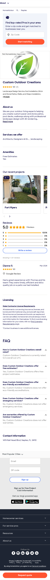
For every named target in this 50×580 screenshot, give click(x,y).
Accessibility (36, 562)
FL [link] (17, 10)
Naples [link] (24, 10)
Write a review (25, 250)
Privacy (11, 561)
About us (7, 541)
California (18, 561)
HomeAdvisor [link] (8, 10)
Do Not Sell (27, 561)
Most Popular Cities (11, 454)
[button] (22, 194)
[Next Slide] (9, 216)
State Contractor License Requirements (19, 306)
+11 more (6, 97)
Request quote (25, 575)
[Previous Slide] (4, 216)
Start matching (25, 42)
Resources (8, 533)
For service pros (10, 526)
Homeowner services (13, 518)
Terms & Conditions (39, 566)
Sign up (25, 479)
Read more (8, 121)
